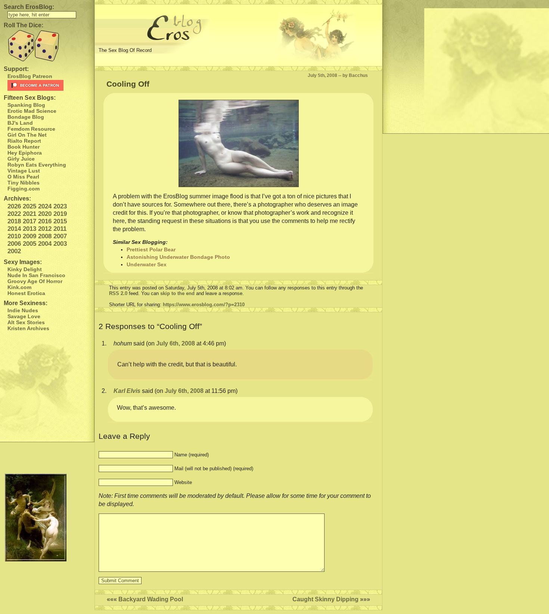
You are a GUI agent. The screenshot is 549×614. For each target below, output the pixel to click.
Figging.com (23, 189)
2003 (60, 243)
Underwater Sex (147, 264)
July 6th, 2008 (175, 343)
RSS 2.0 (118, 293)
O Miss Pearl (23, 177)
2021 (29, 213)
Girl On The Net (27, 135)
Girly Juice (21, 159)
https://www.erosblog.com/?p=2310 (204, 304)
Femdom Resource (31, 129)
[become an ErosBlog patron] (48, 85)
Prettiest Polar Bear (151, 249)
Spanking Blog (26, 105)
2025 (29, 206)
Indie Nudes (22, 310)
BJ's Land (20, 123)
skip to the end (177, 293)
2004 (45, 243)
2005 (29, 243)
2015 (60, 221)
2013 (29, 228)
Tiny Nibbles (23, 183)
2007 (60, 236)
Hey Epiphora (24, 153)
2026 (14, 206)
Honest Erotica (26, 293)
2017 (29, 221)
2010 (14, 236)
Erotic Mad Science (31, 111)
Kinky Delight (24, 269)
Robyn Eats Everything (36, 165)
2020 (45, 213)
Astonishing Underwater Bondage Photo (178, 257)
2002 (14, 251)
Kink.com (19, 287)
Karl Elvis (127, 391)
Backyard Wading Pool (150, 599)
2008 (45, 236)
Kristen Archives (28, 328)
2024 (45, 206)
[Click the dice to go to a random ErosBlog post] (47, 46)
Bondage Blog (25, 117)
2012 (45, 228)
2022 (14, 213)
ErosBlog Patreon (29, 76)
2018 (14, 221)
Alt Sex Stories (26, 322)
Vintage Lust (23, 171)
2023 (60, 206)
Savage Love (23, 316)
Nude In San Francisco (36, 275)
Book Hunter (23, 147)
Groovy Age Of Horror (34, 281)
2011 (59, 228)
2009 (29, 236)
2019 (60, 213)
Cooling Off (127, 84)
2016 (45, 221)
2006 (14, 243)
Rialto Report (24, 141)
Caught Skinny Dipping (325, 599)
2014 (14, 228)
